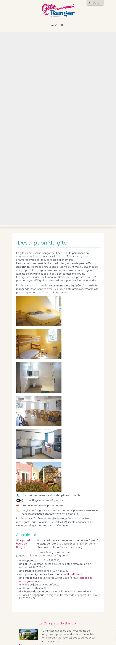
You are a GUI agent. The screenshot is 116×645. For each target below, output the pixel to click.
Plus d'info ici (74, 574)
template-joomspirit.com (115, 634)
